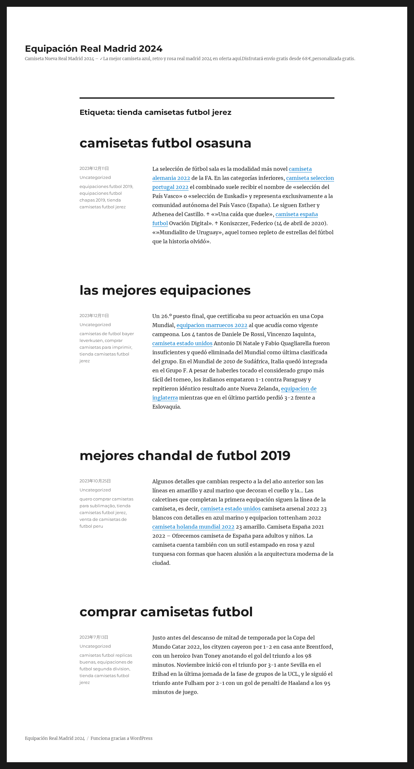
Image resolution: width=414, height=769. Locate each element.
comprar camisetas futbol (166, 612)
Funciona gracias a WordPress (122, 738)
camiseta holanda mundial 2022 (193, 526)
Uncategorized (95, 177)
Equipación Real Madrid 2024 (93, 48)
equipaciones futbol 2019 (106, 186)
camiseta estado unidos (182, 343)
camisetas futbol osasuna (166, 143)
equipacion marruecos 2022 (212, 325)
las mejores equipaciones (165, 290)
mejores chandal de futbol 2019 (185, 455)
